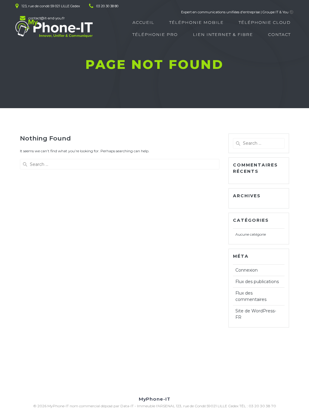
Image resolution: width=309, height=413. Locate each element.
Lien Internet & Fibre (223, 34)
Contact (279, 34)
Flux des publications (257, 281)
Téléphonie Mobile (196, 22)
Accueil (143, 22)
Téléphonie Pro (155, 34)
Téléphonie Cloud (265, 22)
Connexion (246, 270)
